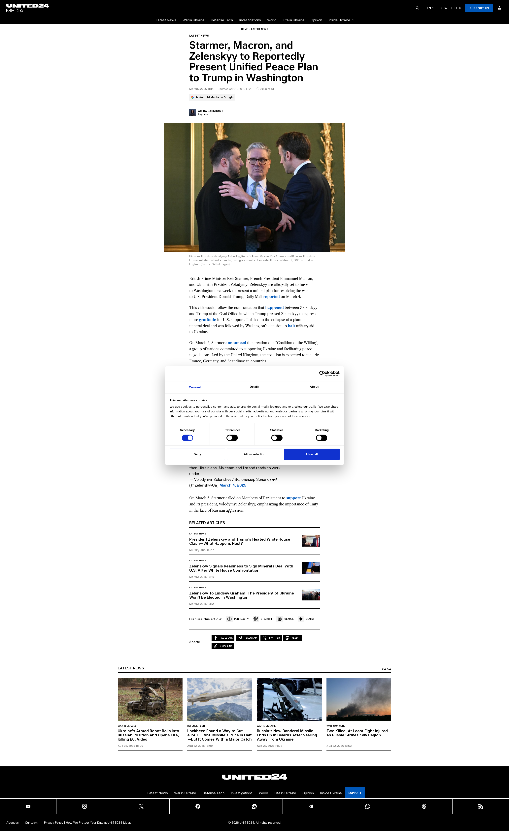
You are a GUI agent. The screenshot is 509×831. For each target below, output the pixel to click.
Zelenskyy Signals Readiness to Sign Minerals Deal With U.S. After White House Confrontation (241, 568)
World (271, 19)
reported (271, 297)
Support (354, 793)
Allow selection (254, 454)
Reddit (295, 637)
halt (291, 326)
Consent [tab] (195, 387)
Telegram (250, 637)
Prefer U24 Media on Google (214, 97)
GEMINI (310, 619)
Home (244, 29)
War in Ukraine (193, 19)
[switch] (232, 438)
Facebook (226, 637)
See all (386, 669)
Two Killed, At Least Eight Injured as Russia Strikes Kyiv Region (357, 733)
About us (12, 822)
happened (274, 307)
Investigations (250, 19)
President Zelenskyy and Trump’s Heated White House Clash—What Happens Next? (239, 541)
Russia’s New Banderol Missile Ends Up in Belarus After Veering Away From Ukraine (287, 735)
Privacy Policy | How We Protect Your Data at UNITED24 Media (87, 822)
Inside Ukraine (339, 19)
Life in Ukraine (293, 19)
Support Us (479, 8)
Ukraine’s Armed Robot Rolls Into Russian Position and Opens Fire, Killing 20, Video (148, 735)
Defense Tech (222, 19)
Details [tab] (254, 386)
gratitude (207, 320)
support (293, 498)
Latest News (166, 19)
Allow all (312, 454)
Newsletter (450, 8)
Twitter (274, 637)
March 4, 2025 (233, 485)
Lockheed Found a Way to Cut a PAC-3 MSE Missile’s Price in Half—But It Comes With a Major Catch (219, 735)
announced (235, 343)
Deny (197, 454)
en (429, 8)
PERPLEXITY (241, 619)
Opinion (316, 19)
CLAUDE (289, 619)
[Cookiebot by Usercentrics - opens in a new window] (322, 374)
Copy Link (226, 646)
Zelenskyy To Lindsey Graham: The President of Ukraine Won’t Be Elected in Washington (241, 595)
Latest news (259, 29)
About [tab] (314, 386)
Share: (194, 641)
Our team (31, 822)
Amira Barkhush (210, 111)
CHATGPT (266, 619)
